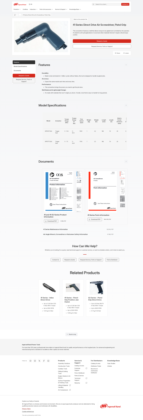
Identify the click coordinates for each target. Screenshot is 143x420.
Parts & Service (79, 375)
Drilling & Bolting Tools (63, 372)
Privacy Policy (26, 409)
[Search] (93, 4)
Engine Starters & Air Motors (64, 377)
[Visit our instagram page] (34, 360)
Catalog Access (79, 366)
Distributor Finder (96, 366)
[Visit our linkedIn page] (48, 360)
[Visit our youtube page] (30, 360)
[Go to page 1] (79, 175)
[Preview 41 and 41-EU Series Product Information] (59, 191)
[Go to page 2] (79, 183)
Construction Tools (64, 366)
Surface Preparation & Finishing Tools (64, 381)
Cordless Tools (62, 369)
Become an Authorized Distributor (94, 371)
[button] (85, 65)
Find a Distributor (79, 373)
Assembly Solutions (64, 363)
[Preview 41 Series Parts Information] (102, 192)
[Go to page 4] (79, 199)
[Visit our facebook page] (43, 360)
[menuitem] (17, 9)
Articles (109, 366)
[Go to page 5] (79, 206)
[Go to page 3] (79, 191)
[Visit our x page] (39, 360)
